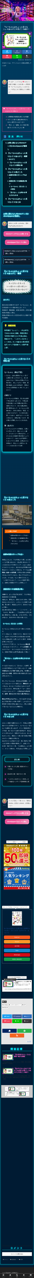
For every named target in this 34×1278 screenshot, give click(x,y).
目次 (11, 136)
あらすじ (12, 159)
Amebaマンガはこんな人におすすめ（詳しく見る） (15, 252)
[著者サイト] (9, 1031)
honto (17, 950)
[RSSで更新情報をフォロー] (17, 1035)
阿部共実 (6, 1007)
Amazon (17, 941)
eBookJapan (17, 955)
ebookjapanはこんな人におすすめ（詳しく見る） (15, 261)
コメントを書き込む (17, 1254)
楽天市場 (17, 946)
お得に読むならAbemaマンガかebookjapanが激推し (17, 146)
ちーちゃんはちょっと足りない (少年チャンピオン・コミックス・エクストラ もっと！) (17, 930)
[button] (27, 57)
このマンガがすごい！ (15, 1005)
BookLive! (17, 937)
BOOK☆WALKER (17, 959)
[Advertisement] (17, 473)
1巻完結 (6, 1005)
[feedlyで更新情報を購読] (24, 1031)
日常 (5, 1001)
